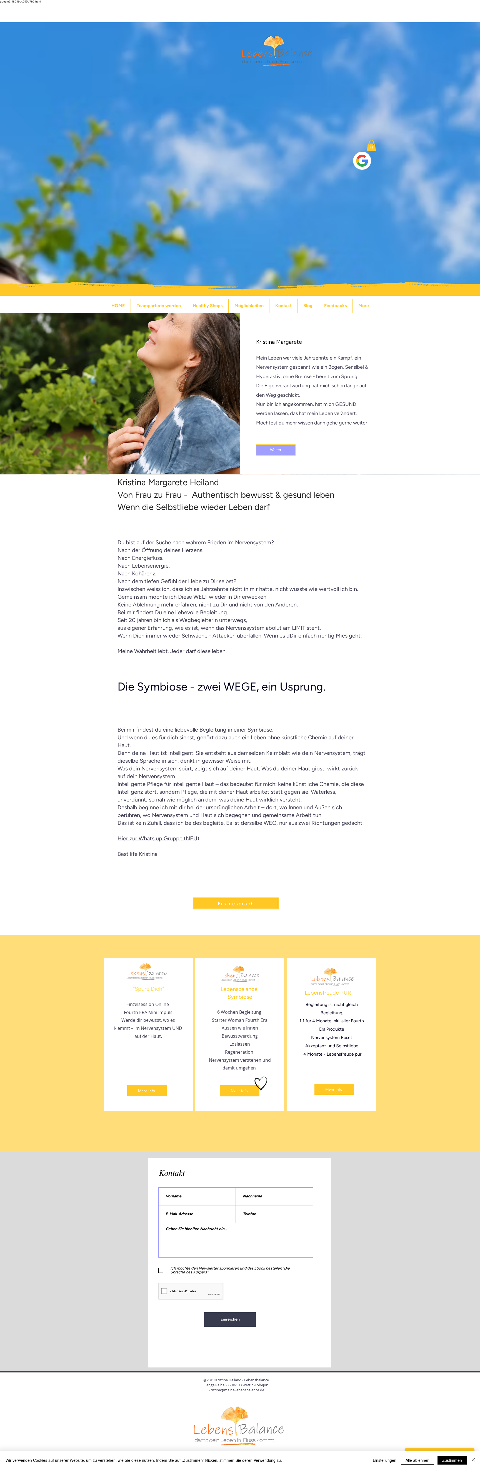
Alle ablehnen (417, 1460)
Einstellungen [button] (384, 1460)
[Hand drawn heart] (261, 1083)
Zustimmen (452, 1460)
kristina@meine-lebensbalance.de (236, 1389)
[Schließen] (473, 1460)
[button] (371, 145)
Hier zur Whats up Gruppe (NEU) (158, 838)
